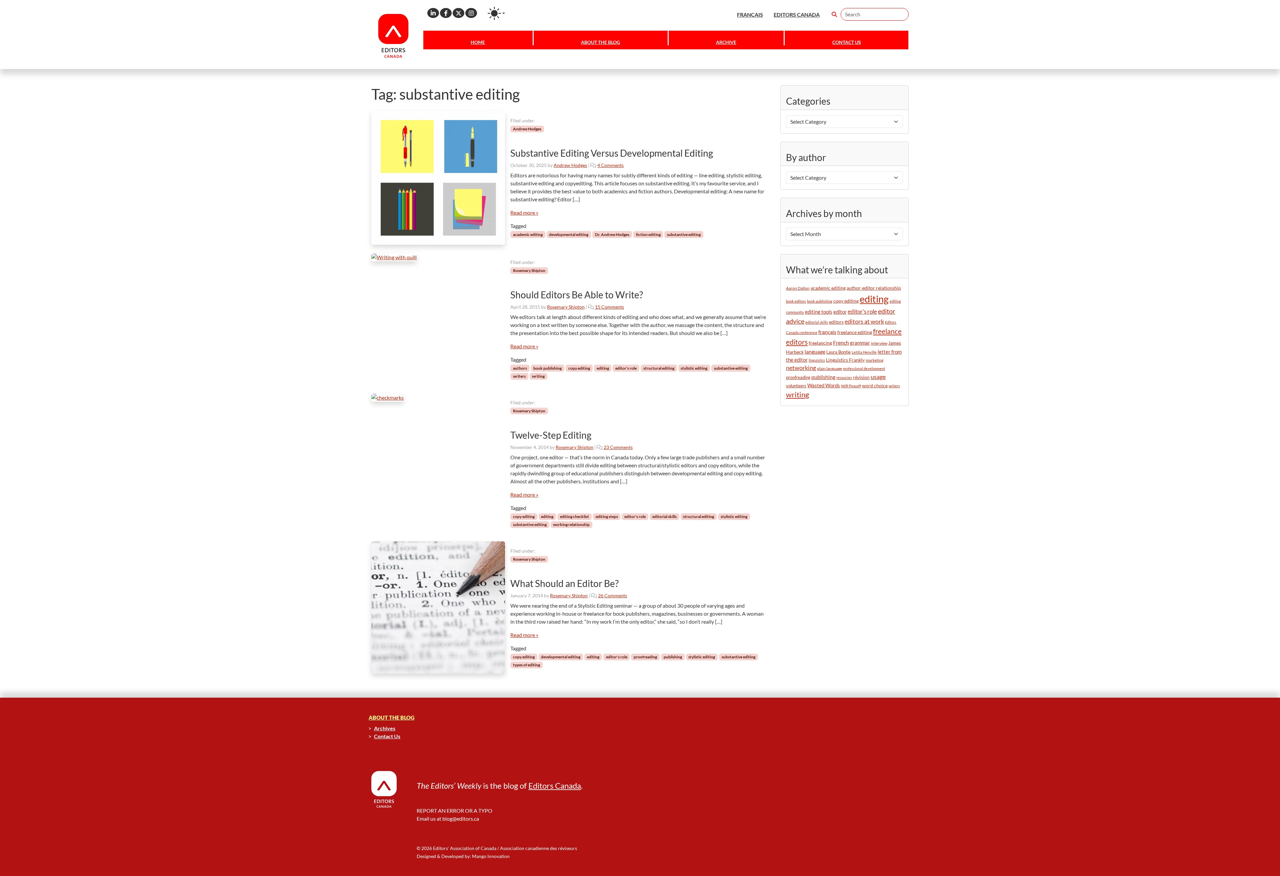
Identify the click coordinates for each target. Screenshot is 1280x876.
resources (844, 377)
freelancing (820, 343)
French (841, 342)
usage (878, 376)
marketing (874, 360)
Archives (384, 728)
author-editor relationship (874, 288)
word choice (875, 385)
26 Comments (612, 595)
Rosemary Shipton (529, 270)
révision (861, 377)
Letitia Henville (864, 352)
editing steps (607, 516)
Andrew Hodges (527, 128)
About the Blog (600, 42)
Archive (726, 42)
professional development (864, 368)
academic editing (528, 234)
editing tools (818, 312)
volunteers (796, 385)
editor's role (626, 368)
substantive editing (684, 234)
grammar (860, 343)
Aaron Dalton (798, 288)
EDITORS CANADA (797, 14)
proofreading (645, 656)
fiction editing (648, 234)
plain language (829, 368)
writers (519, 376)
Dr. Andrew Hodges (612, 234)
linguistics (817, 360)
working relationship (571, 524)
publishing (673, 656)
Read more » (524, 212)
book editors (796, 301)
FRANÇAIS (750, 14)
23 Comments (618, 447)
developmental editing (568, 234)
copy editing (579, 368)
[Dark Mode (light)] (496, 13)
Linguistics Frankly (845, 360)
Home (478, 42)
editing (603, 368)
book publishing (547, 368)
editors (836, 322)
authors (520, 368)
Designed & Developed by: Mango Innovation (463, 856)
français (827, 332)
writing (538, 376)
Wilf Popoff (851, 385)
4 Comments (610, 165)
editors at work (864, 321)
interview (879, 343)
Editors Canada (554, 785)
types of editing (526, 664)
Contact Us (846, 42)
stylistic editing (694, 368)
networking (801, 367)
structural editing (658, 368)
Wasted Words (823, 385)
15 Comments (609, 307)
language (815, 351)
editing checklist (574, 516)
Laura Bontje (838, 352)
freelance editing (854, 332)
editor (840, 312)
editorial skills (664, 516)
